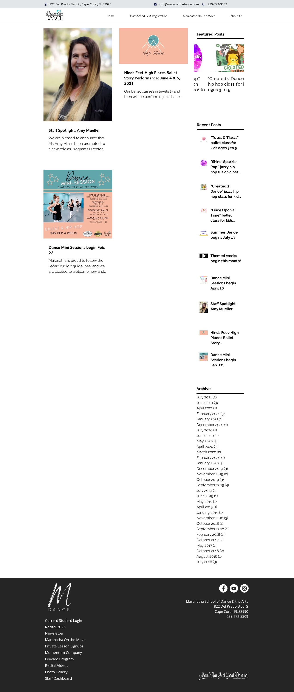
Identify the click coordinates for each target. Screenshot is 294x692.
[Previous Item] (201, 58)
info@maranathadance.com (179, 4)
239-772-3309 (217, 4)
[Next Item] (237, 58)
